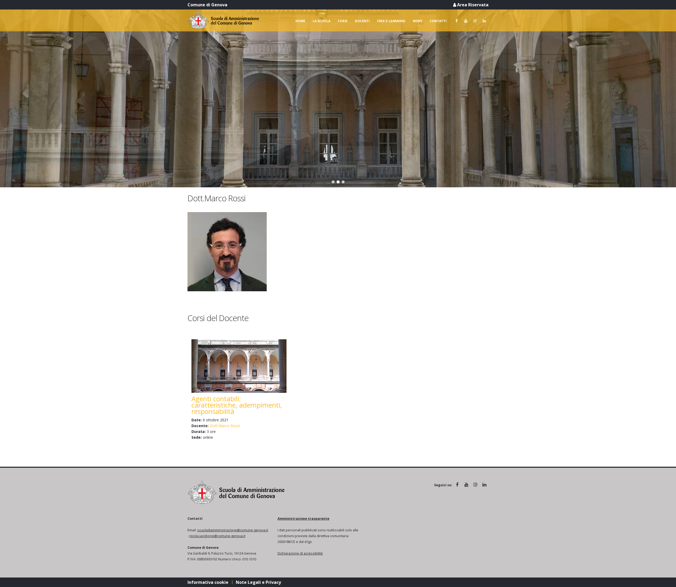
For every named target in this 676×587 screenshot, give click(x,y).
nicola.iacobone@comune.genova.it (217, 536)
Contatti (438, 21)
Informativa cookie (207, 582)
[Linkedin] (484, 21)
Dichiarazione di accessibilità (300, 553)
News (417, 21)
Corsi (343, 21)
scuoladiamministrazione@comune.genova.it (232, 530)
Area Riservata (472, 5)
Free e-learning (391, 21)
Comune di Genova (207, 5)
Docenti (362, 21)
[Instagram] (475, 21)
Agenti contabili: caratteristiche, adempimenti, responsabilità (236, 405)
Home (300, 21)
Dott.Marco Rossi (225, 425)
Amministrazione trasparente (303, 518)
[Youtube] (466, 21)
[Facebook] (457, 21)
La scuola (321, 21)
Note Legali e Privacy (258, 582)
